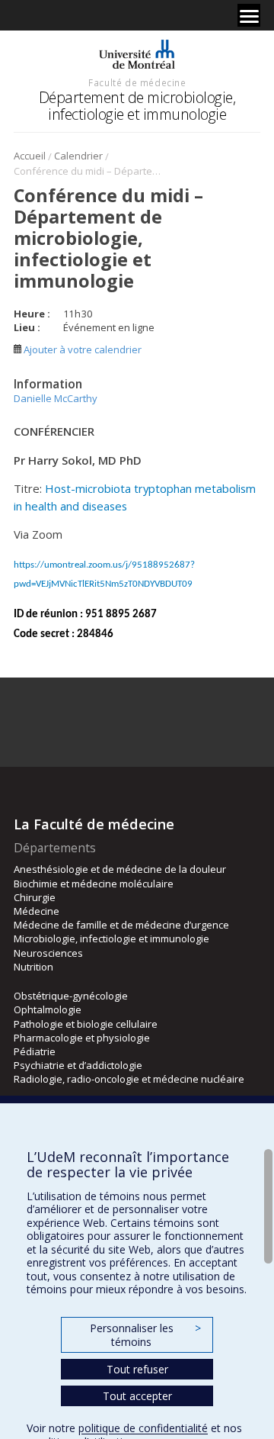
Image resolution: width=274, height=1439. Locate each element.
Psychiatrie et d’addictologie (78, 1065)
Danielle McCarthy (55, 398)
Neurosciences (48, 953)
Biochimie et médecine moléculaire (94, 883)
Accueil (30, 156)
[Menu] (248, 15)
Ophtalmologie (47, 1009)
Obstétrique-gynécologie (71, 996)
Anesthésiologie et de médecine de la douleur (120, 869)
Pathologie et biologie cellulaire (86, 1024)
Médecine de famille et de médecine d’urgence (121, 925)
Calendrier (78, 156)
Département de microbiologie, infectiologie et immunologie (137, 105)
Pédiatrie (35, 1051)
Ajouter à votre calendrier (81, 349)
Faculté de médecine (137, 82)
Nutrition (33, 967)
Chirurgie (35, 897)
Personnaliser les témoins (145, 1335)
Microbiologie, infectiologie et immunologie (111, 938)
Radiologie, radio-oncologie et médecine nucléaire (129, 1079)
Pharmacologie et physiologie (82, 1038)
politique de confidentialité (143, 1428)
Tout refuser (137, 1369)
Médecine (36, 911)
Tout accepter (137, 1396)
